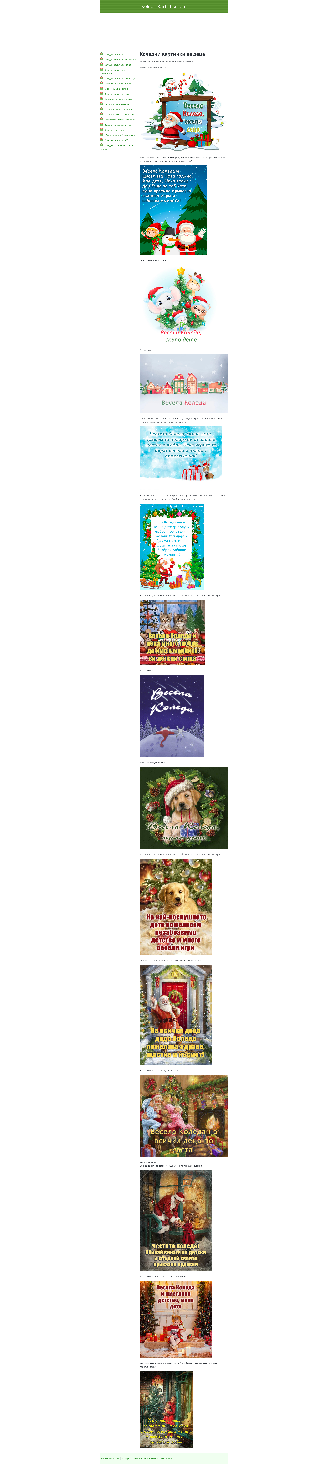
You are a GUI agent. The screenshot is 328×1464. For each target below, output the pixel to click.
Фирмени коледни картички (119, 99)
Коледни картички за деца (118, 64)
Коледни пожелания (115, 130)
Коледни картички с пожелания (120, 59)
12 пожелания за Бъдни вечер (120, 135)
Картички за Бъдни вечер (117, 104)
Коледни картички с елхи (117, 94)
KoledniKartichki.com (164, 6)
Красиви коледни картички (118, 83)
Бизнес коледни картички (117, 88)
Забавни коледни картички (118, 124)
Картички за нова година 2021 (120, 109)
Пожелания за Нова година (158, 1458)
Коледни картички (114, 54)
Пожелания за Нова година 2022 (121, 119)
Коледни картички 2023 (116, 140)
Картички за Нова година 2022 (120, 114)
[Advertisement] (164, 32)
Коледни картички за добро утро (121, 78)
